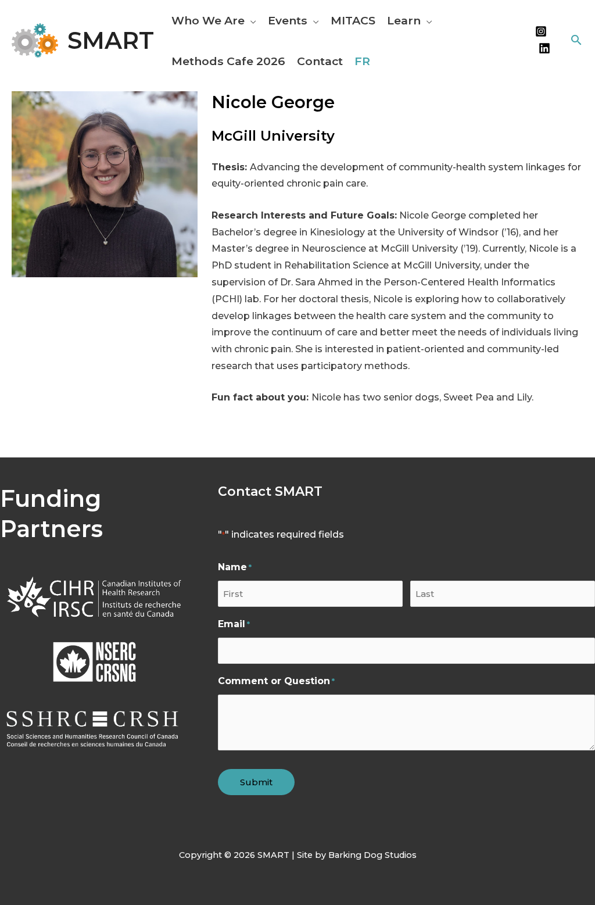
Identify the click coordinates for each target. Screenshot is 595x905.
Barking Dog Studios (372, 855)
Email (234, 623)
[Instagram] (541, 31)
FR (362, 61)
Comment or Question (276, 680)
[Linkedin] (544, 48)
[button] (250, 20)
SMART (110, 40)
